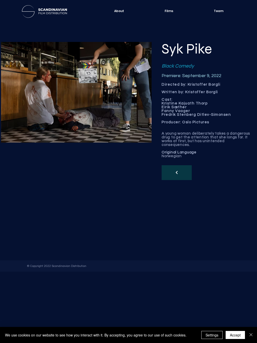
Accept (235, 334)
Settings (212, 334)
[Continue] (177, 172)
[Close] (251, 335)
